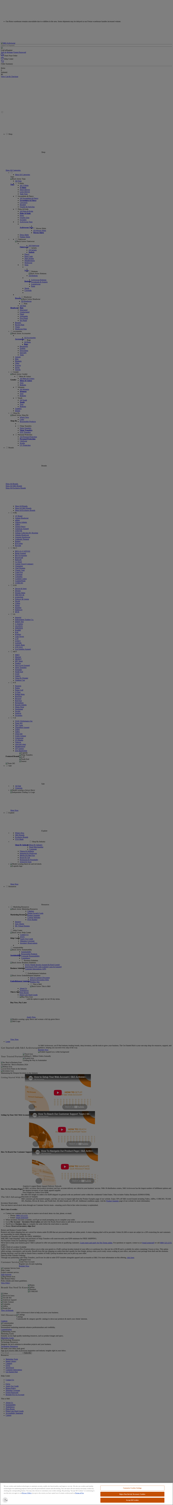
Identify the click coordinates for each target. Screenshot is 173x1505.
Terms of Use (79, 1493)
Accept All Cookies (132, 1500)
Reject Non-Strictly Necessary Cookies (132, 1494)
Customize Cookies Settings (132, 1488)
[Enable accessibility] (5, 1500)
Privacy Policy (27, 1493)
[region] (86, 1494)
